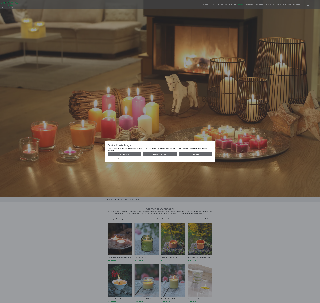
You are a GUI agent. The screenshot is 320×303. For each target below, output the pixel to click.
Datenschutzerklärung (113, 158)
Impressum (124, 158)
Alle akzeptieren (124, 154)
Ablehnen (196, 154)
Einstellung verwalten (160, 154)
